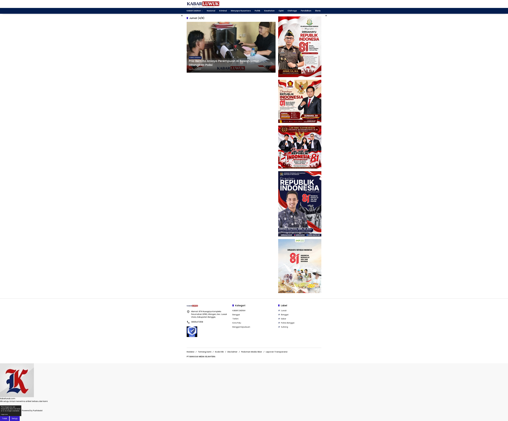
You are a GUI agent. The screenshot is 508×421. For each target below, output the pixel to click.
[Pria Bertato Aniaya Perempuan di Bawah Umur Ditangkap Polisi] (231, 47)
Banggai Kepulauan (241, 327)
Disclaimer (232, 351)
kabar (283, 318)
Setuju (15, 418)
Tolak (4, 418)
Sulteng (284, 327)
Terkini (235, 318)
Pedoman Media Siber (251, 351)
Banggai (236, 314)
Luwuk (284, 310)
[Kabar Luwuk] (203, 4)
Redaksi (190, 351)
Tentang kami (204, 351)
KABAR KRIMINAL (195, 57)
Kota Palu (236, 323)
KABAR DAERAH (238, 310)
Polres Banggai (287, 323)
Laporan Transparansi (276, 351)
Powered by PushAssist (32, 410)
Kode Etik (219, 351)
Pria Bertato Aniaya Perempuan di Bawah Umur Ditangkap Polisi (224, 63)
